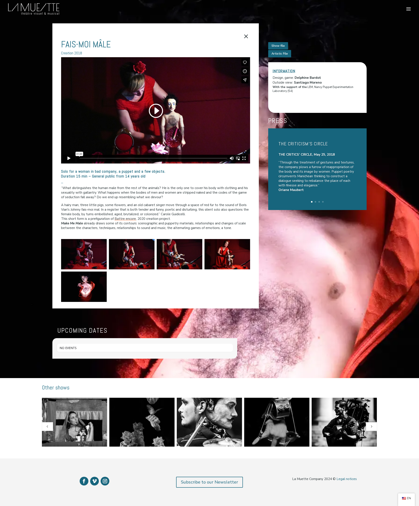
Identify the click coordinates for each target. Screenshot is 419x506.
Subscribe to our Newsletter (209, 482)
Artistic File (279, 54)
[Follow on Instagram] (105, 481)
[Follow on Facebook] (84, 481)
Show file (278, 46)
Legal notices (347, 479)
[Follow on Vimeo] (94, 481)
